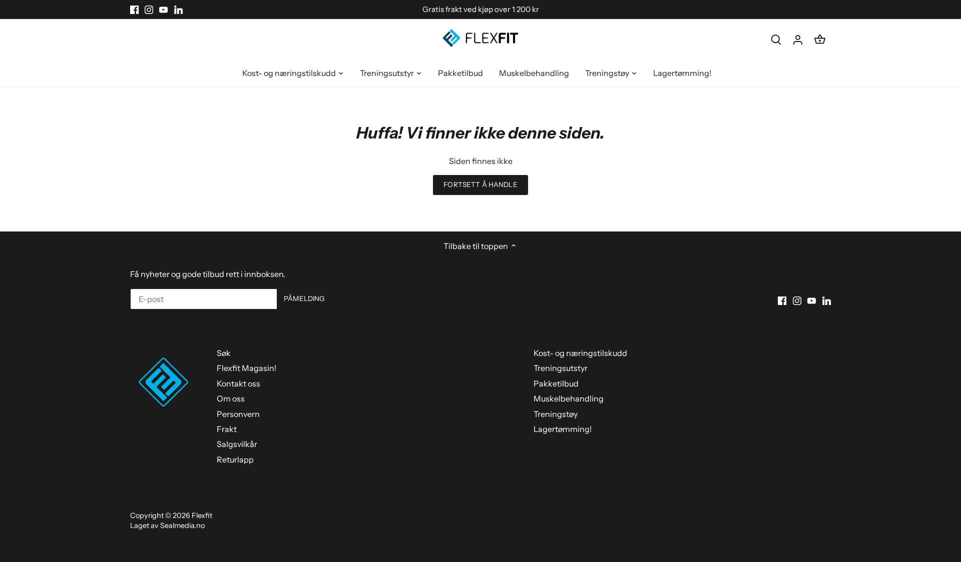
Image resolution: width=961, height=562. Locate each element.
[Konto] (798, 39)
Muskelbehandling (569, 399)
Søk (224, 353)
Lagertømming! (563, 429)
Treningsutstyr (561, 368)
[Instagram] (149, 9)
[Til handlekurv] (820, 39)
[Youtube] (163, 9)
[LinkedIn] (178, 9)
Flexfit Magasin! (246, 368)
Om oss (231, 399)
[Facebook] (134, 9)
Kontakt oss (238, 383)
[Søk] (776, 39)
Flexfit (202, 515)
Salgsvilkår (237, 444)
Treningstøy (556, 414)
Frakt (227, 429)
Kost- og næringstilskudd (580, 353)
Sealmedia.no (182, 525)
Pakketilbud (556, 383)
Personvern (238, 414)
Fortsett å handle (480, 184)
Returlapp (235, 459)
